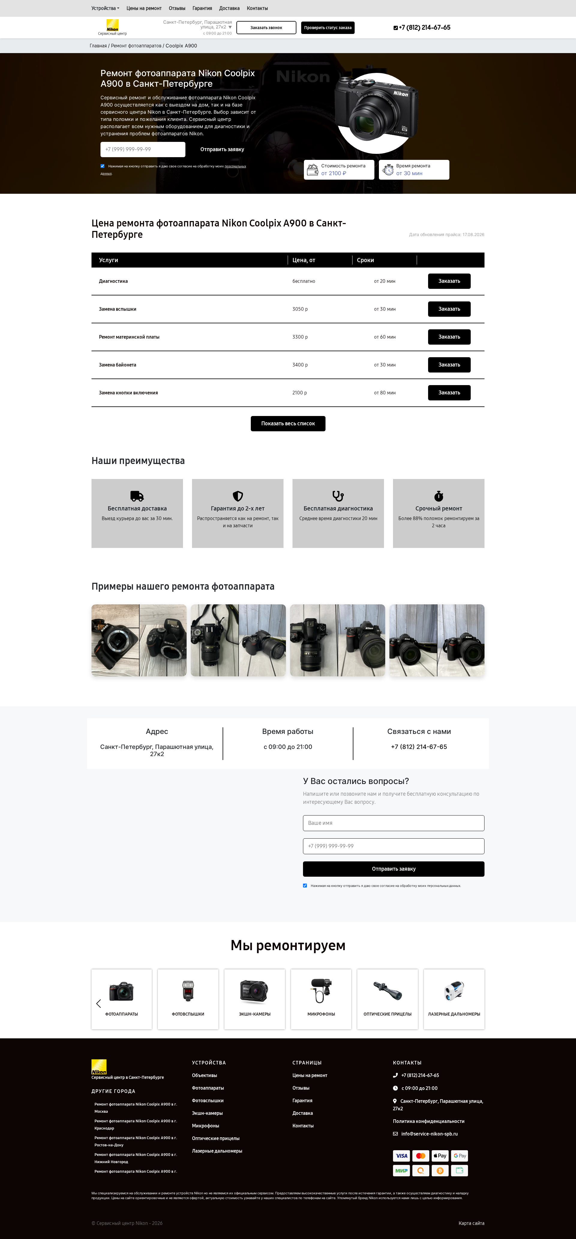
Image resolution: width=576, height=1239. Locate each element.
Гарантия (202, 8)
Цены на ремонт (144, 8)
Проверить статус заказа (328, 27)
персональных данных (443, 886)
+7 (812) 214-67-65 (419, 746)
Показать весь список (288, 423)
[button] (98, 1003)
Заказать (449, 281)
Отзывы (177, 8)
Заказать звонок (266, 27)
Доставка (229, 8)
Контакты (257, 8)
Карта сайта (471, 1223)
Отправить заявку (222, 149)
